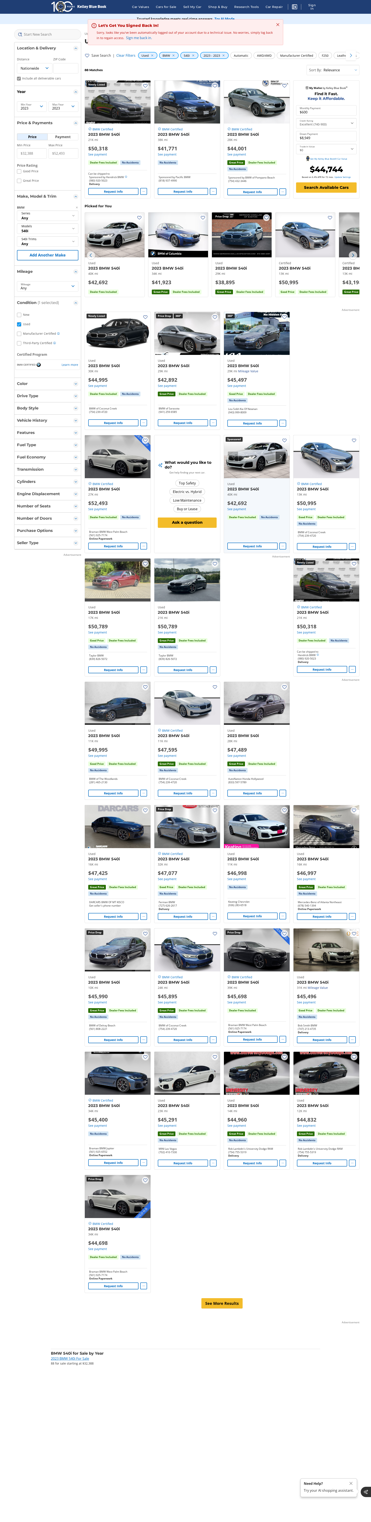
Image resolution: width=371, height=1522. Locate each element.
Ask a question (187, 522)
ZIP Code (59, 59)
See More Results (222, 1303)
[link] (130, 162)
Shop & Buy (217, 7)
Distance (23, 59)
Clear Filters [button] (125, 55)
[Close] (351, 1483)
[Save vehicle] (145, 85)
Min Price (23, 145)
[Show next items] (351, 55)
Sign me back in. (139, 37)
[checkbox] (27, 172)
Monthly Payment (310, 108)
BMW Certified (103, 129)
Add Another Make (48, 255)
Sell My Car (192, 7)
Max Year (58, 104)
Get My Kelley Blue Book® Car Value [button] (328, 158)
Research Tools (246, 7)
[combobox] (47, 34)
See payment (97, 154)
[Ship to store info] (126, 177)
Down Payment (309, 134)
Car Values (140, 7)
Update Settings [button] (343, 177)
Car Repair (274, 7)
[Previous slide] (91, 255)
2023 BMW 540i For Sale (70, 1358)
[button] (294, 7)
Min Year (26, 104)
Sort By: (315, 70)
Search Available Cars (326, 187)
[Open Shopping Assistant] (366, 1492)
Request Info (113, 191)
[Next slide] (353, 255)
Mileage (25, 284)
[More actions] (143, 191)
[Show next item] (280, 456)
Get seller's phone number (105, 905)
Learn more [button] (70, 365)
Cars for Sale (166, 7)
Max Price (55, 145)
